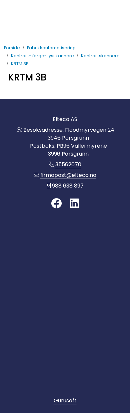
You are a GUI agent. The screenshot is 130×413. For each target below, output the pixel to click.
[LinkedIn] (74, 203)
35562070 (68, 164)
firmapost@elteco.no (68, 175)
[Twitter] (56, 203)
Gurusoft (65, 400)
